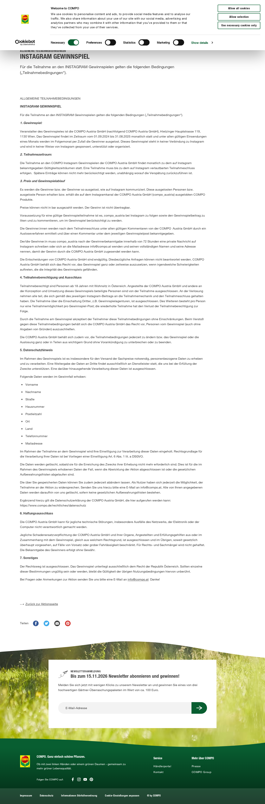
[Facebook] (73, 779)
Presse (196, 766)
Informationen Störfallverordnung (79, 796)
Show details (199, 42)
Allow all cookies (239, 8)
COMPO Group (201, 772)
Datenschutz (46, 796)
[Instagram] (79, 779)
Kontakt (158, 772)
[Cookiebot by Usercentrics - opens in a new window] (25, 43)
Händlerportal (162, 766)
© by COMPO (154, 796)
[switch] (110, 42)
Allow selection (239, 17)
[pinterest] (67, 623)
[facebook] (35, 623)
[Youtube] (85, 779)
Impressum (26, 796)
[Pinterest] (91, 779)
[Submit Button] (199, 708)
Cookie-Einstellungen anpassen (122, 796)
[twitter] (46, 623)
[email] (57, 623)
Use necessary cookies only (239, 25)
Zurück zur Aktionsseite (41, 604)
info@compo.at (138, 579)
